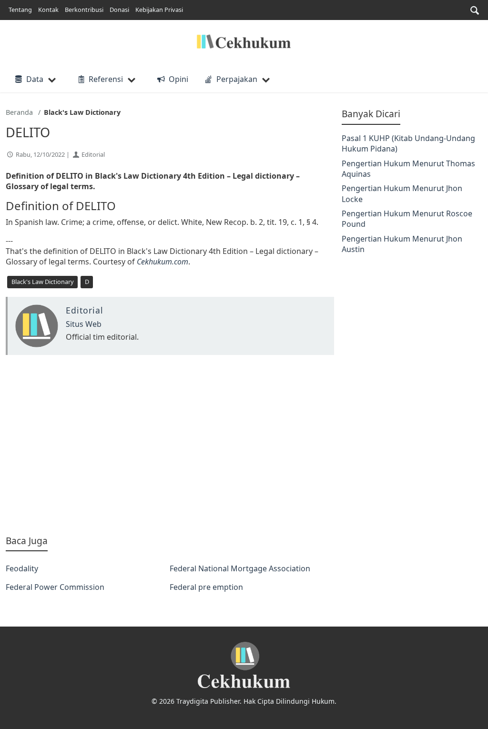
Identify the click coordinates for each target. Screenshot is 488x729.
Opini (178, 79)
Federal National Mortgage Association (240, 568)
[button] (474, 10)
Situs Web (84, 324)
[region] (170, 444)
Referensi (106, 79)
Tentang (20, 9)
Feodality (22, 568)
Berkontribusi (84, 9)
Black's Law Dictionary (42, 281)
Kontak (48, 9)
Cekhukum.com (162, 261)
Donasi (119, 9)
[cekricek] (244, 665)
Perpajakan (236, 79)
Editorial (93, 154)
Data (34, 79)
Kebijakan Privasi (159, 9)
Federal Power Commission (55, 587)
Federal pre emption (206, 587)
